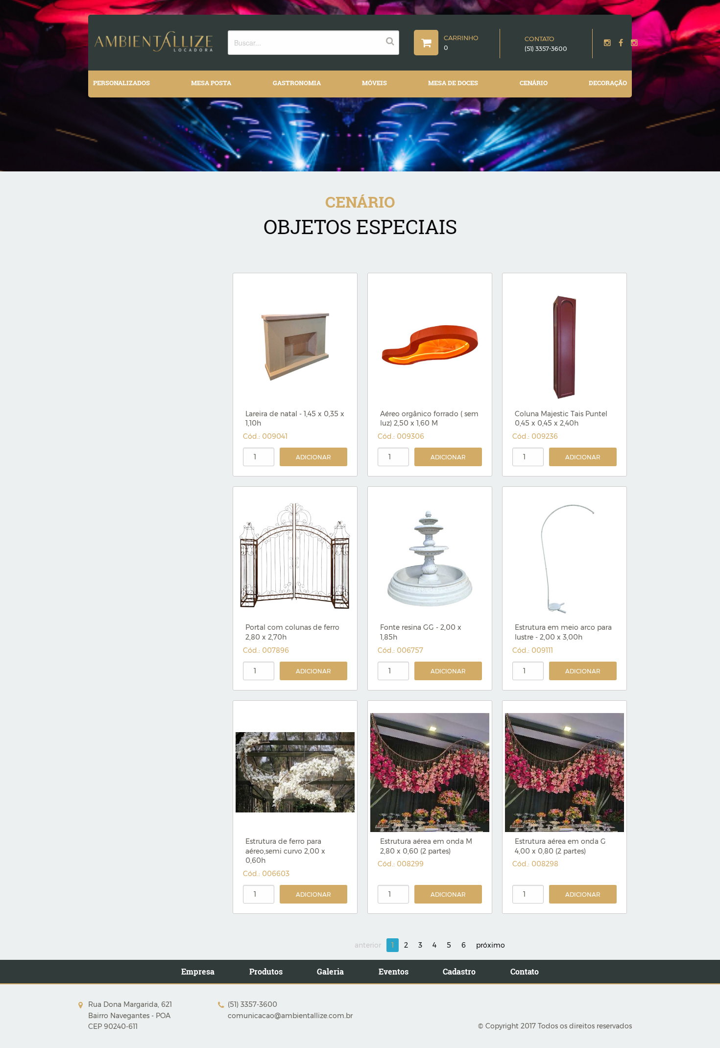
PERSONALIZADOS (121, 82)
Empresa (198, 971)
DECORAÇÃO (608, 82)
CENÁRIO (534, 82)
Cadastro (459, 971)
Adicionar (313, 457)
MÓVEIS (374, 82)
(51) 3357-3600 (546, 48)
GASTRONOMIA (297, 82)
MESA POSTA (211, 82)
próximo (490, 945)
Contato (524, 971)
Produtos (266, 971)
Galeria (330, 971)
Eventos (393, 971)
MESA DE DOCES (453, 82)
